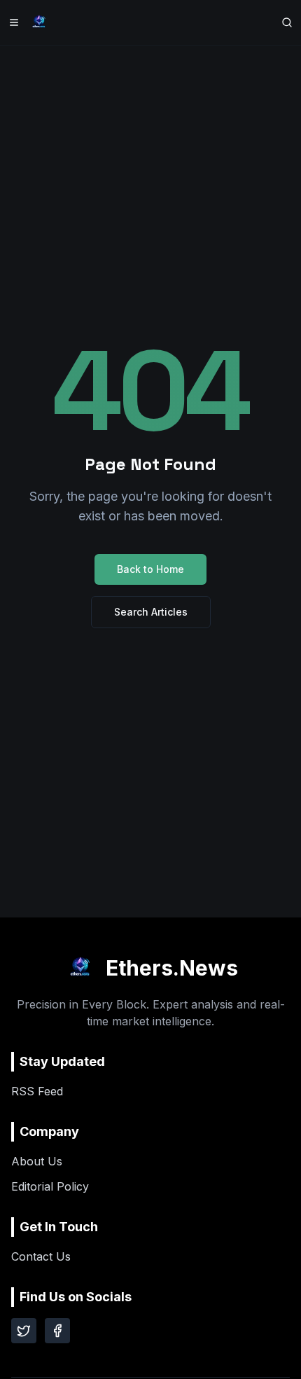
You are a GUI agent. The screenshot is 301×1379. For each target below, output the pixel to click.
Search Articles (151, 612)
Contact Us (41, 1256)
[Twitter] (23, 1330)
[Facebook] (57, 1330)
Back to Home (150, 569)
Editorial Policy (50, 1186)
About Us (36, 1161)
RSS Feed (37, 1091)
